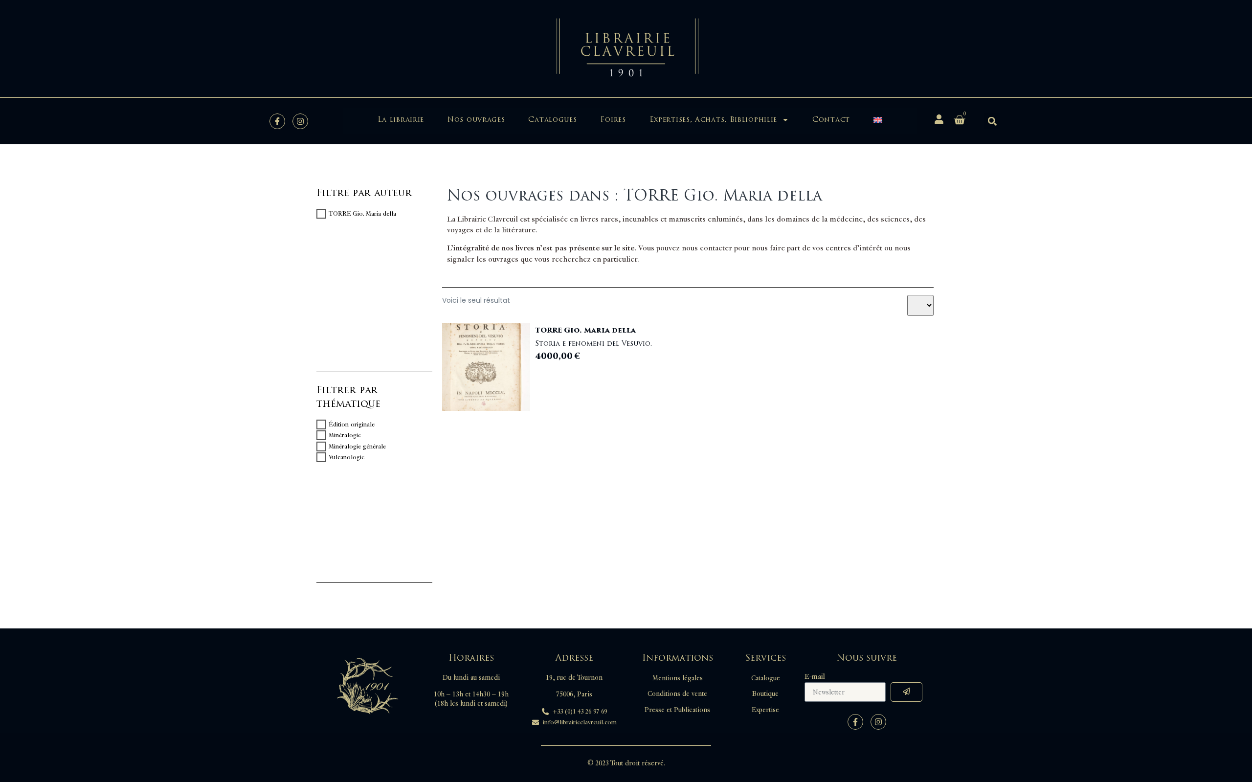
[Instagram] (300, 121)
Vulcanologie (346, 457)
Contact (831, 119)
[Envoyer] (906, 692)
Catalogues (552, 119)
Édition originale (352, 424)
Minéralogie (345, 435)
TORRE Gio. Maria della (362, 213)
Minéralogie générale (357, 446)
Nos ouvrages (476, 119)
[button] (992, 121)
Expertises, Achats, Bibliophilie (713, 119)
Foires (613, 119)
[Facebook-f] (277, 121)
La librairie (401, 119)
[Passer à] (878, 120)
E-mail (815, 677)
